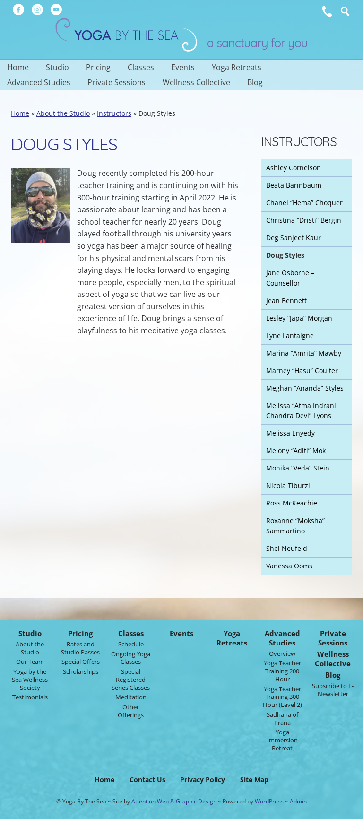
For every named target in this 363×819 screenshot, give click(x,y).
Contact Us (147, 779)
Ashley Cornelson (293, 167)
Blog (255, 82)
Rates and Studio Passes (80, 648)
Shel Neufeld (286, 548)
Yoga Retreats (236, 67)
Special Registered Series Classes (131, 679)
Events (183, 67)
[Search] (345, 11)
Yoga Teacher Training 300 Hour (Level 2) (282, 697)
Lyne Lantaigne (290, 335)
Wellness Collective (196, 82)
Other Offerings (131, 711)
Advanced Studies (38, 82)
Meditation (131, 697)
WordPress (269, 801)
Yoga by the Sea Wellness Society (30, 679)
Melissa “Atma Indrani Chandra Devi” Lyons (301, 410)
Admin (298, 801)
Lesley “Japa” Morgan (299, 318)
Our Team (30, 661)
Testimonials (30, 697)
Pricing (98, 67)
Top (349, 809)
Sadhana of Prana (282, 718)
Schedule (131, 644)
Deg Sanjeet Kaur (293, 237)
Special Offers (80, 661)
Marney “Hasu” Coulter (302, 370)
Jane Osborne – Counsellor (290, 278)
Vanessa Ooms (289, 565)
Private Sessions (116, 82)
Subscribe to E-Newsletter (333, 689)
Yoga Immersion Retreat (282, 740)
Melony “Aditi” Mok (296, 450)
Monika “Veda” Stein (297, 467)
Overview (282, 653)
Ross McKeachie (291, 502)
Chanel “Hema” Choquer (304, 202)
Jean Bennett (286, 300)
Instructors (114, 113)
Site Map (254, 779)
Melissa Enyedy (290, 432)
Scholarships (80, 671)
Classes (141, 67)
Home (18, 67)
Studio (57, 67)
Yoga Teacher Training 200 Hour (282, 671)
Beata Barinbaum (293, 185)
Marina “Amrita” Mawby (303, 353)
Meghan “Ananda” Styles (305, 387)
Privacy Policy (202, 779)
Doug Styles (285, 255)
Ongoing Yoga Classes (130, 658)
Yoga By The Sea (126, 35)
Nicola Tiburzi (288, 485)
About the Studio (63, 113)
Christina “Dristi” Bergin (303, 220)
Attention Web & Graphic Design (173, 801)
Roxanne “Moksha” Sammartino (295, 525)
